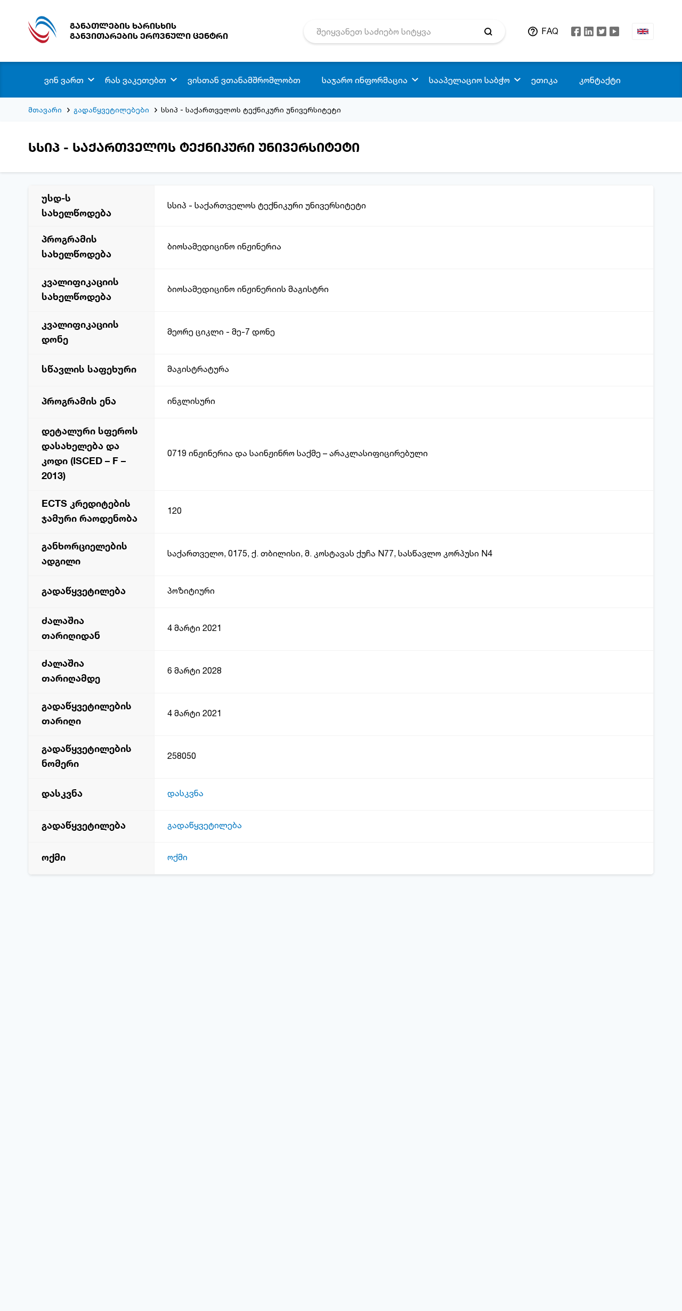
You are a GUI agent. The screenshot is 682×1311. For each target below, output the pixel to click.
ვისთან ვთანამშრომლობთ (244, 80)
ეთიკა (544, 80)
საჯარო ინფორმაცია (365, 80)
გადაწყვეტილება (204, 825)
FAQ (549, 31)
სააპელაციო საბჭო (469, 80)
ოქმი (177, 857)
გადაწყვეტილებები (111, 109)
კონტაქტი (600, 80)
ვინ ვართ (64, 80)
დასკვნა (185, 793)
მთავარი (45, 109)
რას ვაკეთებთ (135, 80)
